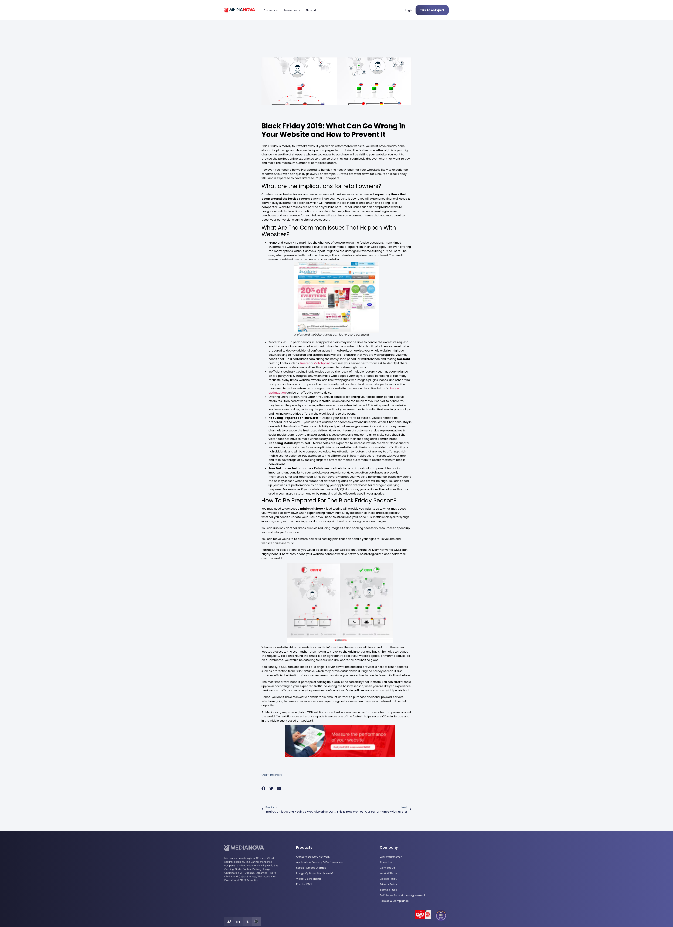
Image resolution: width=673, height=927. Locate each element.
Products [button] (269, 10)
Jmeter (304, 363)
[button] (263, 788)
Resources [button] (290, 10)
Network (311, 10)
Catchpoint (322, 363)
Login (408, 10)
